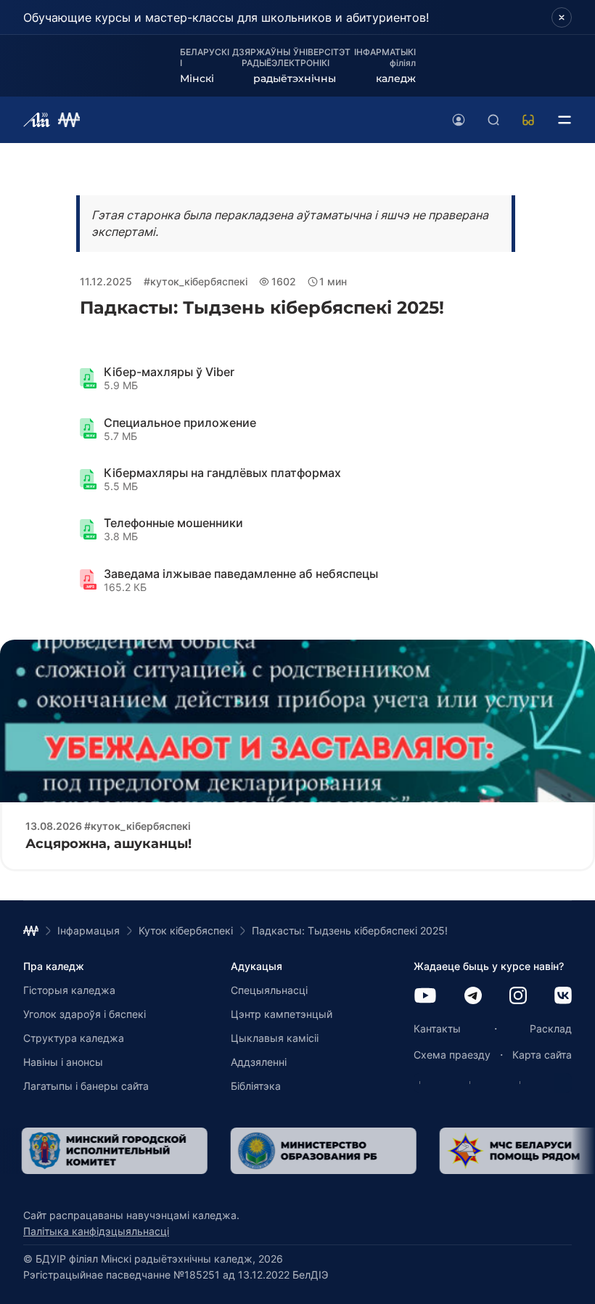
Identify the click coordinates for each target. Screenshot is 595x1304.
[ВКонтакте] (563, 996)
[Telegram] (473, 996)
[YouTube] (425, 996)
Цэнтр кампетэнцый (281, 1014)
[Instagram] (518, 996)
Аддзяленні (259, 1062)
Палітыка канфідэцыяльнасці (96, 1231)
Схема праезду (452, 1054)
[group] (284, 1151)
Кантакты (437, 1028)
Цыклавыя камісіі (275, 1038)
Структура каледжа (73, 1038)
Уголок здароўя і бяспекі (84, 1014)
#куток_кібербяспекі (195, 281)
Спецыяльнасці (269, 990)
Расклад (551, 1028)
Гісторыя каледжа (69, 990)
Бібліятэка (256, 1086)
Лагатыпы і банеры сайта (86, 1086)
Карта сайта (542, 1054)
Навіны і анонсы (63, 1062)
